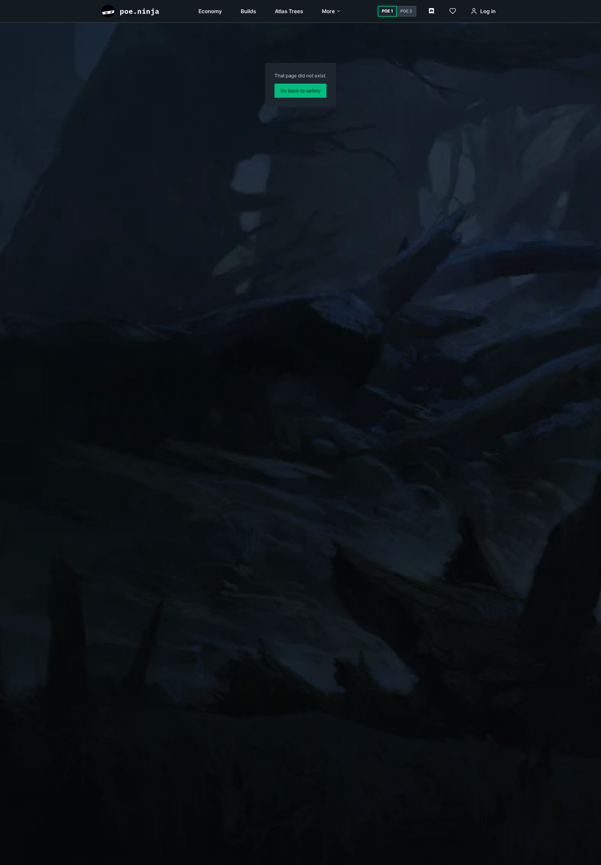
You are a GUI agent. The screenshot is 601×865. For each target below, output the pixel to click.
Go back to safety (300, 91)
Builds (248, 11)
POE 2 (406, 10)
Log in (488, 11)
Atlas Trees (289, 11)
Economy (210, 11)
